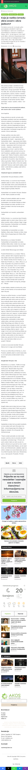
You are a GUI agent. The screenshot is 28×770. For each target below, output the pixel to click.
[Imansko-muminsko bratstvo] (21, 570)
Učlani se (3, 718)
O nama (3, 713)
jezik (7, 463)
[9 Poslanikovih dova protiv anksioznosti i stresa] (5, 628)
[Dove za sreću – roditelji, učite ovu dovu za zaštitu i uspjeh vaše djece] (5, 621)
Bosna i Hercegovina (6, 736)
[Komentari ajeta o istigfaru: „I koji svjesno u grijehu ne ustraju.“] (7, 553)
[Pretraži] (26, 6)
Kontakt (3, 714)
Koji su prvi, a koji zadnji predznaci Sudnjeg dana (18, 648)
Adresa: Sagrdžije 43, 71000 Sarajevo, (11, 734)
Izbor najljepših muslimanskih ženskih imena (17, 641)
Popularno (8, 613)
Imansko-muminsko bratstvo (20, 576)
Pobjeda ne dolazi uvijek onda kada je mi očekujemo (20, 560)
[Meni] (2, 6)
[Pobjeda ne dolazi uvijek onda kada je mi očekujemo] (21, 553)
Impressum (4, 716)
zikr (21, 463)
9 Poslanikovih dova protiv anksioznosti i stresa (18, 627)
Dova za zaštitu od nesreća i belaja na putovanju (19, 634)
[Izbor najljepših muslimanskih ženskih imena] (5, 642)
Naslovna (4, 11)
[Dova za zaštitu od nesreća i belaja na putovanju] (5, 635)
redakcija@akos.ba (6, 740)
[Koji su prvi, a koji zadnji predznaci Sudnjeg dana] (5, 650)
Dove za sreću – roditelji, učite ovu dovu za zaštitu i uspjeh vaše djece (18, 620)
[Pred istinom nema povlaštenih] (7, 570)
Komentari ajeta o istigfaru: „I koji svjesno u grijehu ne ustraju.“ (6, 561)
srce (14, 463)
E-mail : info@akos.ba (6, 738)
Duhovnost (10, 11)
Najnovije (20, 613)
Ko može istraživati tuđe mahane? (6, 684)
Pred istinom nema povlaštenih (11, 1)
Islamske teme (12, 14)
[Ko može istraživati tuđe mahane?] (7, 678)
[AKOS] (10, 6)
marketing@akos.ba (6, 747)
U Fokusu (20, 14)
